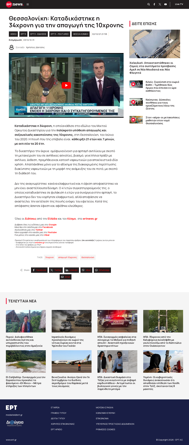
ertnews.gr (40, 242)
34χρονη (49, 257)
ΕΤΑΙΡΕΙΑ (55, 407)
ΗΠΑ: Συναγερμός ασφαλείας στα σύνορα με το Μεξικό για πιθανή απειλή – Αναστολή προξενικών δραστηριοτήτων (116, 341)
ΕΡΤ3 (23, 34)
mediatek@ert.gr (14, 414)
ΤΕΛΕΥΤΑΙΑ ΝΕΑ (22, 301)
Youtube (52, 232)
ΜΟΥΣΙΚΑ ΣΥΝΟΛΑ (104, 407)
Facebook (48, 227)
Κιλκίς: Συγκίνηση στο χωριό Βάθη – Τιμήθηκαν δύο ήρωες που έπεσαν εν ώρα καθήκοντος (162, 86)
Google (52, 224)
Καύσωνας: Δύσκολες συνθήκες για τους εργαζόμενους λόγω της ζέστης (160, 104)
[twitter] (160, 4)
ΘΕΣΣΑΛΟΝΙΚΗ (80, 34)
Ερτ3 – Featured (60, 34)
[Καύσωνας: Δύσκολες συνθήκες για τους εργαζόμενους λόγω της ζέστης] (136, 102)
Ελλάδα (52, 218)
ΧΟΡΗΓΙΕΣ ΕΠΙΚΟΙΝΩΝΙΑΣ (63, 423)
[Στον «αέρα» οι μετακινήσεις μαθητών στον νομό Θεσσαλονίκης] (136, 120)
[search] (149, 4)
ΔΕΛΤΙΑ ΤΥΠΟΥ (58, 418)
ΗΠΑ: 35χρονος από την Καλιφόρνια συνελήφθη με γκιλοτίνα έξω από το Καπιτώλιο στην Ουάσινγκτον (162, 341)
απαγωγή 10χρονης (67, 257)
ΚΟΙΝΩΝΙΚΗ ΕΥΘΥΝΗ (105, 413)
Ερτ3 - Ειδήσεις (38, 34)
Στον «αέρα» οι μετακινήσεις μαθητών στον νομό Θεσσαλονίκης (163, 120)
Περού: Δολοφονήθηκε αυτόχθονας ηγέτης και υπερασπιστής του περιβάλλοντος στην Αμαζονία (24, 341)
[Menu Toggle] (28, 4)
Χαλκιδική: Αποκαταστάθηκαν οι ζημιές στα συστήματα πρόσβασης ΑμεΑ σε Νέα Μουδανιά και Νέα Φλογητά (152, 68)
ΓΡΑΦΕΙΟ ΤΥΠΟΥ (58, 413)
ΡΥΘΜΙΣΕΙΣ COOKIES (105, 429)
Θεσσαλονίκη (87, 257)
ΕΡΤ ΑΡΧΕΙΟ (56, 429)
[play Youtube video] (66, 85)
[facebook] (154, 4)
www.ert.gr (11, 439)
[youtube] (165, 4)
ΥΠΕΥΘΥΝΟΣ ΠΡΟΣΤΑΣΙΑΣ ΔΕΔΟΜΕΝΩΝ (115, 423)
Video (13, 34)
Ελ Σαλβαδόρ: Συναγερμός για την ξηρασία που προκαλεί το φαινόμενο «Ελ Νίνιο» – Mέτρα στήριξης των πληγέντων (25, 382)
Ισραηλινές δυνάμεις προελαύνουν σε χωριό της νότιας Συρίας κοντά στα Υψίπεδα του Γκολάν (68, 341)
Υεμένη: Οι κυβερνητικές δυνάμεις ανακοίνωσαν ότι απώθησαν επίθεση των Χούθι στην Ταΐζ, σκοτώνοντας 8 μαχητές (161, 383)
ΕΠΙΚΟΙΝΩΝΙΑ (102, 418)
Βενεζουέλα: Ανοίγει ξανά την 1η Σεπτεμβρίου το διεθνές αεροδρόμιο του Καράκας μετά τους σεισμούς (71, 382)
